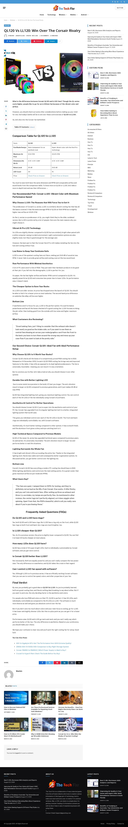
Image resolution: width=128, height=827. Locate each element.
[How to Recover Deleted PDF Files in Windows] (16, 698)
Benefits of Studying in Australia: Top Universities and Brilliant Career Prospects (111, 100)
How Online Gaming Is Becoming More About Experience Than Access (109, 113)
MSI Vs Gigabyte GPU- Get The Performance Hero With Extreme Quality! (43, 643)
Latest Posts (92, 161)
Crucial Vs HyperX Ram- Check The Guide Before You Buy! (38, 654)
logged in (18, 753)
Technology (51, 15)
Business (90, 139)
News (89, 177)
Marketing (91, 171)
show (32, 127)
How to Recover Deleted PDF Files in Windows (14, 708)
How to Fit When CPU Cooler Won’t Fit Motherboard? (14, 735)
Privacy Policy (111, 823)
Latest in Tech (92, 158)
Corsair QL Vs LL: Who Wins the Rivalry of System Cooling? (69, 735)
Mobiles (73, 15)
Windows (62, 15)
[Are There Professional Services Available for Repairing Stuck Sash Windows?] (43, 698)
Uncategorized (92, 209)
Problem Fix (91, 180)
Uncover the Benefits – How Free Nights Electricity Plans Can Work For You (70, 709)
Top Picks (91, 203)
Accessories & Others (95, 129)
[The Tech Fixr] (64, 8)
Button (120, 8)
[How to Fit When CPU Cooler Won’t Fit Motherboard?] (16, 724)
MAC (89, 167)
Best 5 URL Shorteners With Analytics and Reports (104, 30)
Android (84, 15)
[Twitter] (6, 111)
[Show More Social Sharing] (60, 41)
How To (90, 142)
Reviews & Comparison (95, 193)
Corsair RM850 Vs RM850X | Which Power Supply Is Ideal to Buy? (41, 650)
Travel (90, 206)
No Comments (45, 35)
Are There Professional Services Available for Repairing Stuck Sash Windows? (42, 709)
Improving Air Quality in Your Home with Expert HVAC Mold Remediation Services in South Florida (111, 87)
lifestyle (90, 164)
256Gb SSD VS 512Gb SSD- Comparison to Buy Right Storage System (42, 647)
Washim (12, 35)
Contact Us (120, 823)
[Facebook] (6, 106)
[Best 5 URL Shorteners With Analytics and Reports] (93, 75)
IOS (89, 155)
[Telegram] (6, 124)
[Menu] (4, 8)
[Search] (124, 2)
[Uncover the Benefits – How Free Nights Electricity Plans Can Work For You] (70, 698)
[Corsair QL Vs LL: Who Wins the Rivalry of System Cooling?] (70, 724)
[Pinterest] (6, 120)
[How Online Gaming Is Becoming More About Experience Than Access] (93, 113)
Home (42, 15)
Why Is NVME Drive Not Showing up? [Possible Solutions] (43, 735)
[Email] (6, 128)
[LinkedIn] (6, 115)
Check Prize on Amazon (36, 176)
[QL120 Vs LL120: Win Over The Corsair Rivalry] (43, 71)
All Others (91, 132)
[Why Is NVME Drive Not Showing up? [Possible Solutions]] (43, 724)
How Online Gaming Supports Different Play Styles (104, 58)
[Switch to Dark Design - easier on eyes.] (121, 1)
